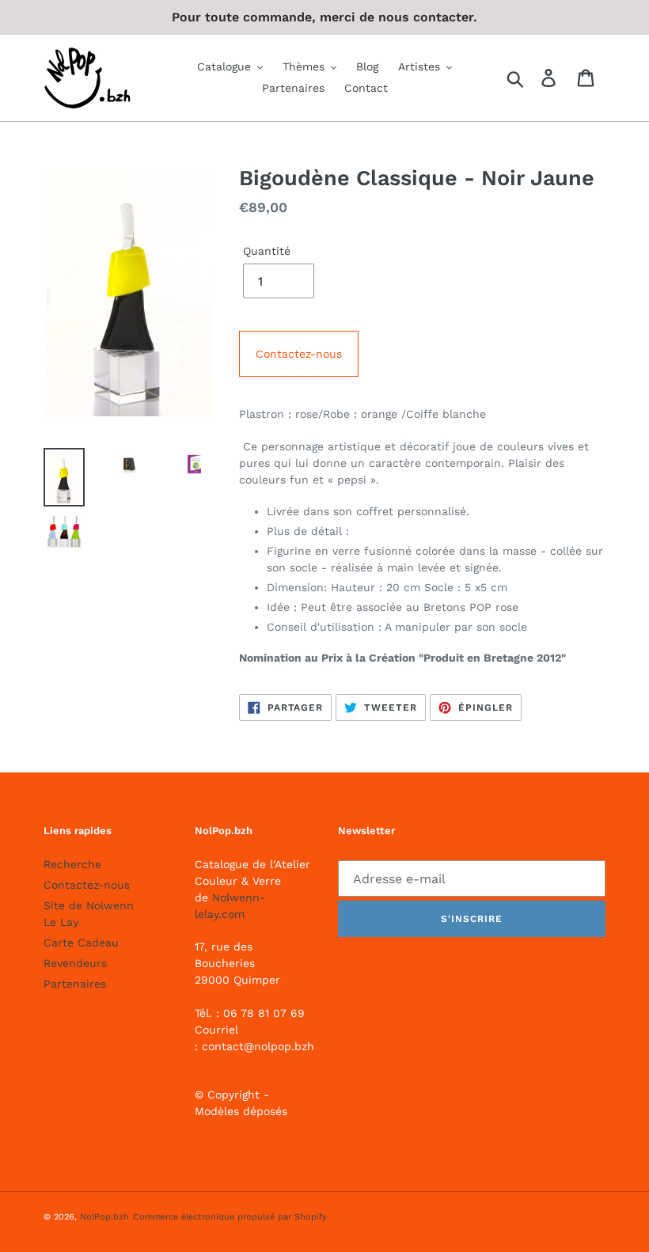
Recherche (72, 864)
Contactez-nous (299, 353)
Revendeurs (75, 963)
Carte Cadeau (81, 942)
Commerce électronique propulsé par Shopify (230, 1217)
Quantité (266, 251)
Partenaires (75, 983)
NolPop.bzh (104, 1217)
